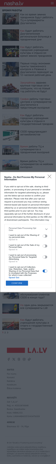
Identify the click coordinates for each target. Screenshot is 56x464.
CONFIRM (17, 283)
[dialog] (28, 232)
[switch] (45, 236)
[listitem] (28, 229)
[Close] (50, 177)
